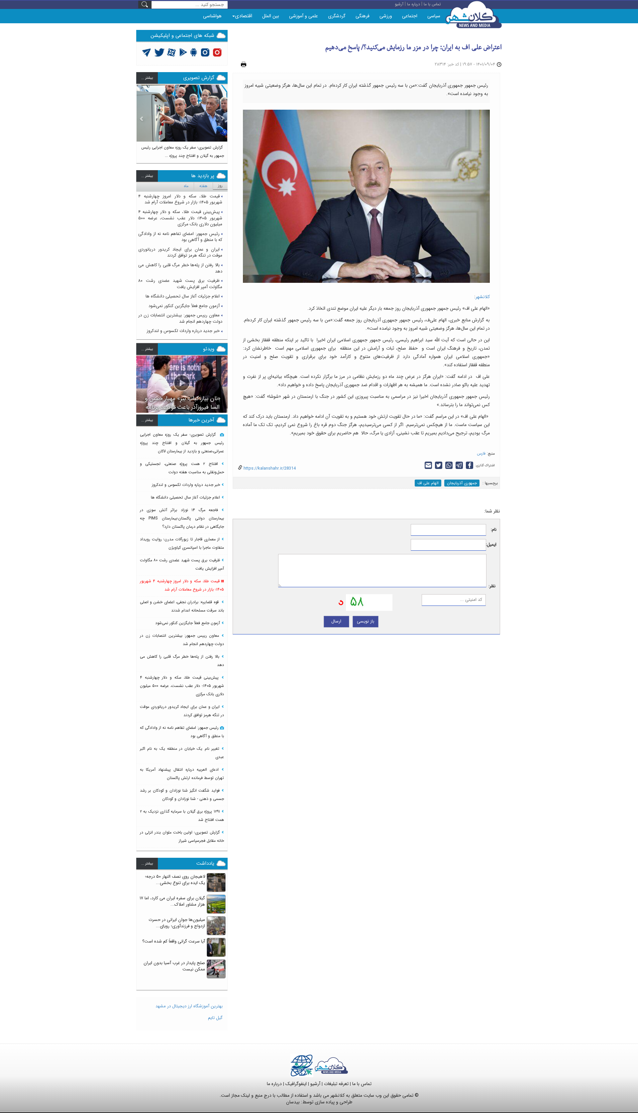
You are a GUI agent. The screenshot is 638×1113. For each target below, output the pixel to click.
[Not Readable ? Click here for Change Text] (341, 602)
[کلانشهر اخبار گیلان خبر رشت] (331, 1065)
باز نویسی (365, 621)
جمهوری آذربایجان (462, 483)
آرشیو (315, 1083)
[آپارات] (171, 52)
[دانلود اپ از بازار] (183, 52)
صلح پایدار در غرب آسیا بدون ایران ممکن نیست (174, 966)
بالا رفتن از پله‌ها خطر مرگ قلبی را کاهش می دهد (180, 268)
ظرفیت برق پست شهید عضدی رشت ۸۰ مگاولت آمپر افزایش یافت (180, 283)
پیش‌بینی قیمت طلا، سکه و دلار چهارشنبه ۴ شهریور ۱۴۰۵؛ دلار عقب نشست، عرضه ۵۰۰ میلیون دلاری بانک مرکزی (180, 218)
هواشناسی (212, 16)
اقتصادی (243, 16)
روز (220, 185)
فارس (481, 453)
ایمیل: (491, 545)
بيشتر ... (147, 78)
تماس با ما (362, 1083)
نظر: (491, 586)
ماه (186, 186)
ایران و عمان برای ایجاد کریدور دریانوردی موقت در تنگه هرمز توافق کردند (180, 252)
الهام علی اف (428, 483)
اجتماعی (409, 16)
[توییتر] (146, 52)
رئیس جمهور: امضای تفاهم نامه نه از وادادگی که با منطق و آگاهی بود (180, 237)
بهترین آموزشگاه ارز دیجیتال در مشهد (189, 1006)
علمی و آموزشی (303, 16)
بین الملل (270, 16)
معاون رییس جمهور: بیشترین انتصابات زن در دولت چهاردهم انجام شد (180, 318)
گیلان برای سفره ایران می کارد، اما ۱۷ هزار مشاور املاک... (172, 901)
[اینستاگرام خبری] (205, 52)
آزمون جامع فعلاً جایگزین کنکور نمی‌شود (184, 305)
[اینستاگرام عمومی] (217, 52)
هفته (203, 186)
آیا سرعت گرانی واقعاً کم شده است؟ (173, 941)
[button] (142, 121)
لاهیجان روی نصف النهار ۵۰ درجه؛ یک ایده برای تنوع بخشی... (175, 879)
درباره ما (274, 1083)
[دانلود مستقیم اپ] (194, 52)
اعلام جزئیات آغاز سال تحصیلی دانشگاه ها (183, 296)
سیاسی (433, 16)
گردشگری (337, 16)
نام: (493, 530)
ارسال (336, 621)
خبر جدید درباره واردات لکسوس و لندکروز (183, 330)
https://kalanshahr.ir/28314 (269, 468)
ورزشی (385, 16)
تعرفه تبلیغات (336, 1083)
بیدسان (293, 1102)
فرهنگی (363, 16)
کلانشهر (483, 296)
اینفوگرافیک (296, 1083)
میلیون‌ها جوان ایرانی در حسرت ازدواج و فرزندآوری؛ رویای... (177, 923)
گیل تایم (215, 1017)
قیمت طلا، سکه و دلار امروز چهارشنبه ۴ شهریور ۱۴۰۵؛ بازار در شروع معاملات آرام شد (180, 199)
